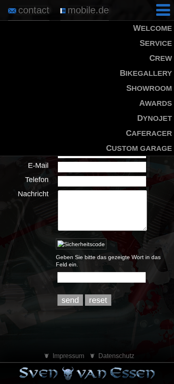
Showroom (149, 88)
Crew (160, 58)
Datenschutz (116, 355)
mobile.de (88, 9)
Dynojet (154, 118)
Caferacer (149, 133)
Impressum (68, 355)
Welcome (152, 28)
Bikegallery (146, 73)
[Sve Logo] (87, 374)
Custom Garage (139, 148)
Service (156, 43)
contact (33, 9)
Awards (155, 103)
